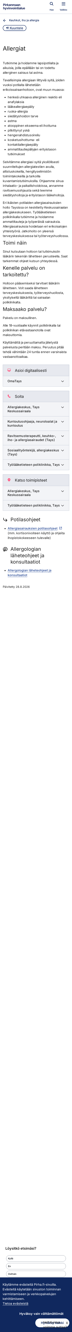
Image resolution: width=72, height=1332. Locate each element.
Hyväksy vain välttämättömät (41, 1313)
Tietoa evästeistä (15, 1303)
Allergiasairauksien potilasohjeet (32, 528)
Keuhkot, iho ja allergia (24, 20)
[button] (36, 1258)
